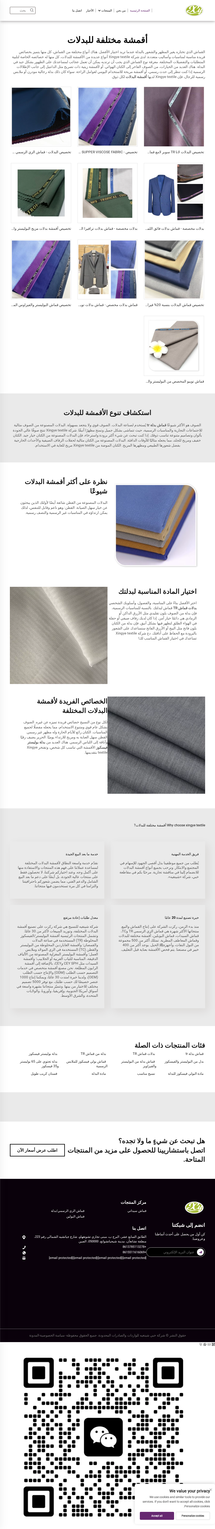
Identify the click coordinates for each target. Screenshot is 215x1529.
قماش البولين (75, 1216)
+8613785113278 (134, 1247)
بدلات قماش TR (144, 1054)
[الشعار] (194, 10)
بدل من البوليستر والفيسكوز (184, 1061)
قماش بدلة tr (195, 1054)
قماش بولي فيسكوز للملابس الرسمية (87, 1063)
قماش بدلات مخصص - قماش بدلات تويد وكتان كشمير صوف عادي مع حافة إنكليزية (77, 305)
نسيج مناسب (146, 1074)
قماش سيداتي (136, 1211)
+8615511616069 (134, 1252)
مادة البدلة (99, 1074)
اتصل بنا (77, 10)
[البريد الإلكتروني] (209, 1344)
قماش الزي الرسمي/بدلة (67, 1211)
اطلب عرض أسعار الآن (37, 1150)
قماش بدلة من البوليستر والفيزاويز (138, 1063)
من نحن (121, 10)
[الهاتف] (201, 1344)
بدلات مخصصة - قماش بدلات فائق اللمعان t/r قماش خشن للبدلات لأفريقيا (149, 228)
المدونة (34, 1335)
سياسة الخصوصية (52, 1335)
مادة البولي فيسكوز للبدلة (186, 1074)
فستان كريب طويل (44, 1074)
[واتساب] (205, 1344)
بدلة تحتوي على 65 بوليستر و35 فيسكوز (39, 1063)
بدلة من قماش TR (93, 1054)
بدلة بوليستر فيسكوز (43, 1054)
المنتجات (106, 10)
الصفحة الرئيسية (140, 10)
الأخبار (90, 10)
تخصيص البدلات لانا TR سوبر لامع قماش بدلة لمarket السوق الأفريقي (153, 152)
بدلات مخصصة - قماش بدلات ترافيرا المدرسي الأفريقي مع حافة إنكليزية (85, 228)
